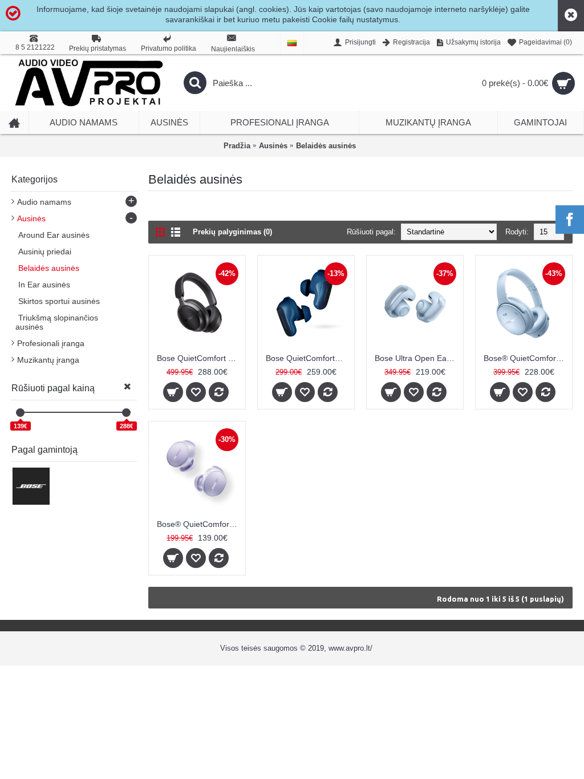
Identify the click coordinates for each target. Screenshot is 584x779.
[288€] (126, 412)
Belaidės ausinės (326, 145)
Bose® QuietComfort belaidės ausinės (526, 358)
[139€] (20, 412)
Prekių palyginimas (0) (232, 232)
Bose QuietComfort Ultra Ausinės (199, 358)
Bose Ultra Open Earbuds (417, 358)
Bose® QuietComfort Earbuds (199, 524)
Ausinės (273, 145)
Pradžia (237, 145)
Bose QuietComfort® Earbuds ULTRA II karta (308, 358)
